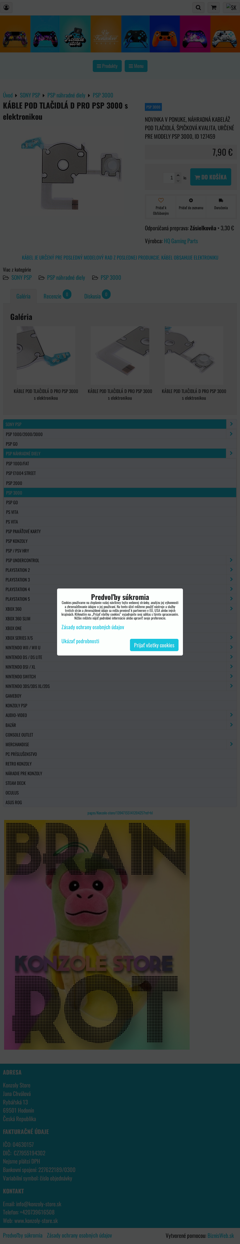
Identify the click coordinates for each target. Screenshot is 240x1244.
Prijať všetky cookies (154, 645)
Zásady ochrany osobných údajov (92, 627)
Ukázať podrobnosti (80, 641)
